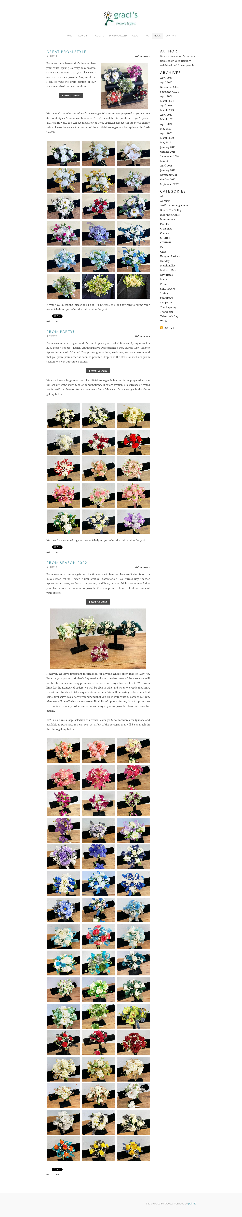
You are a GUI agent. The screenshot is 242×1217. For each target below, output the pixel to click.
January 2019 (167, 147)
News (157, 35)
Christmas (166, 229)
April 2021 (166, 124)
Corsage (164, 233)
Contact (171, 35)
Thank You (166, 312)
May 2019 (165, 142)
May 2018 (165, 161)
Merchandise (167, 265)
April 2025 (166, 82)
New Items (166, 275)
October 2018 (167, 152)
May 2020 (165, 129)
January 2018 (167, 170)
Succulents (166, 298)
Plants (163, 279)
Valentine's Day (169, 316)
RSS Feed (169, 328)
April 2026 (166, 78)
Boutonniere (167, 219)
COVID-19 (165, 242)
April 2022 (166, 115)
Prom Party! (60, 331)
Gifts (163, 252)
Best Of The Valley (170, 210)
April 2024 (166, 96)
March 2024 (167, 101)
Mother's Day (168, 270)
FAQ (147, 35)
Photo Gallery (118, 35)
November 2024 (169, 87)
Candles (164, 224)
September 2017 (169, 184)
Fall (162, 247)
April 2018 (166, 165)
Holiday (164, 261)
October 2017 (167, 179)
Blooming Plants (170, 215)
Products (98, 35)
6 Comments (142, 567)
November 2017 (169, 175)
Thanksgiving (168, 307)
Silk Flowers (167, 289)
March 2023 (167, 110)
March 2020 (167, 138)
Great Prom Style (66, 51)
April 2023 (166, 105)
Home (69, 35)
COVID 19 (165, 238)
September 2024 (169, 92)
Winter (164, 321)
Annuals (165, 201)
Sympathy (166, 302)
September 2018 (169, 156)
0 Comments (142, 56)
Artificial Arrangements (174, 205)
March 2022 (167, 119)
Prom (163, 284)
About (136, 35)
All (162, 196)
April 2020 (166, 133)
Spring (164, 293)
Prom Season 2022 (66, 562)
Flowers (82, 35)
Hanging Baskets (170, 256)
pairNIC (192, 1203)
